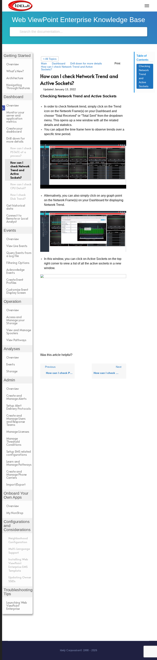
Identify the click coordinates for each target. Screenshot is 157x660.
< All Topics (49, 58)
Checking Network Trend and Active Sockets (144, 76)
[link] (2, 107)
